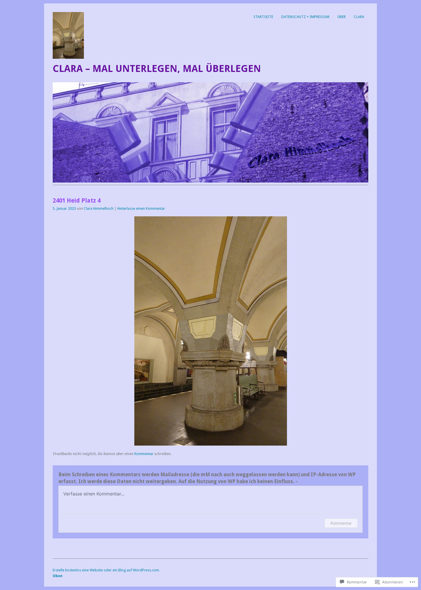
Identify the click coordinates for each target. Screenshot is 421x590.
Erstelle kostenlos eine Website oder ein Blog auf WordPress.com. (106, 570)
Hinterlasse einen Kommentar (141, 208)
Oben (57, 576)
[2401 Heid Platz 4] (210, 444)
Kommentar (144, 454)
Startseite (263, 17)
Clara (359, 17)
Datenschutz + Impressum (305, 17)
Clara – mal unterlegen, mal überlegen (157, 68)
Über (341, 17)
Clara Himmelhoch (98, 208)
